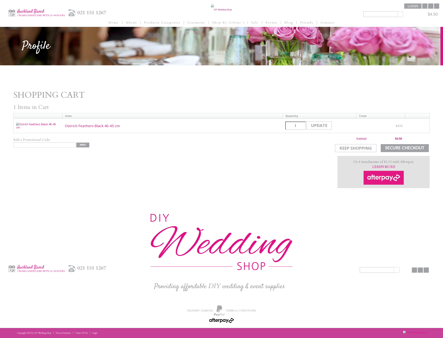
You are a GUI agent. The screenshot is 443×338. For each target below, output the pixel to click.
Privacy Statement (63, 333)
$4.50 (433, 14)
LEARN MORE (383, 167)
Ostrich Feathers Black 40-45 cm (92, 125)
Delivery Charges (200, 310)
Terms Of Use (81, 333)
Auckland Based (41, 12)
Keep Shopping (356, 148)
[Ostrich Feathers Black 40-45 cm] (38, 125)
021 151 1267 (91, 12)
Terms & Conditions (241, 310)
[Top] (430, 329)
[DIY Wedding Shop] (221, 9)
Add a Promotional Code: (31, 140)
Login (413, 6)
